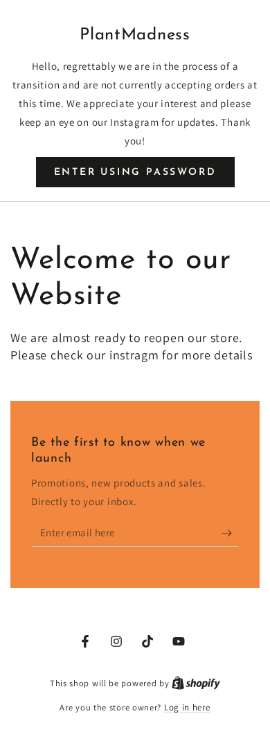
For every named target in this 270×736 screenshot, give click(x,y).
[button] (135, 172)
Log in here (187, 707)
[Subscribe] (230, 533)
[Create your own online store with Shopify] (196, 683)
